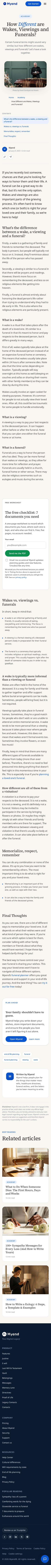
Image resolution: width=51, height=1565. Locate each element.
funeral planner (20, 975)
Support (6, 1437)
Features (6, 1353)
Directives (6, 1392)
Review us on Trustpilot (14, 1530)
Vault (4, 1373)
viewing (25, 1060)
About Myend (8, 1428)
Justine (5, 1358)
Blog (4, 1477)
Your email (9, 539)
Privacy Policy (8, 1482)
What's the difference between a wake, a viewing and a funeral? (25, 120)
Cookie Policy (39, 1548)
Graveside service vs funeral (15, 1506)
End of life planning (11, 1472)
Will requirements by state (14, 1467)
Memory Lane (8, 1387)
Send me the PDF (17, 553)
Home (11, 97)
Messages (6, 1383)
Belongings (7, 1378)
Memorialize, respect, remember (17, 131)
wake (36, 1060)
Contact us (7, 1442)
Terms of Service (23, 1548)
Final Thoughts (10, 136)
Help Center (7, 1457)
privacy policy (21, 577)
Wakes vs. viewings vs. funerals (16, 126)
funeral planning (10, 1060)
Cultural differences (11, 1462)
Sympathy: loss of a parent (14, 1496)
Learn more (34, 1039)
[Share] (10, 156)
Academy (25, 16)
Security (6, 1433)
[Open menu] (45, 3)
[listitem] (4, 1537)
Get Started (33, 3)
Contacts (6, 1407)
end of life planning (11, 1054)
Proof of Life (7, 1397)
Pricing (5, 1423)
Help (4, 1553)
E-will (4, 1363)
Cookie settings (15, 1553)
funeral (27, 1054)
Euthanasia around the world (15, 1516)
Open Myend (16, 1039)
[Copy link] (4, 156)
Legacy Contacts (9, 1402)
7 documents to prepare (13, 1511)
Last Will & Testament (12, 1368)
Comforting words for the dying (16, 1501)
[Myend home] (10, 4)
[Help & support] (45, 1559)
